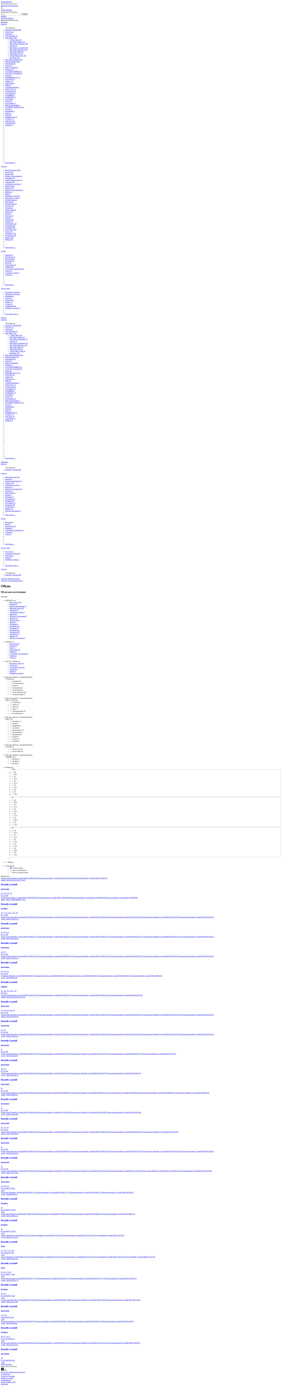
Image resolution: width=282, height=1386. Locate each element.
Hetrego (9, 69)
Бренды (4, 24)
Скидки (4, 320)
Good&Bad (10, 95)
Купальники (11, 204)
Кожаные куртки (12, 196)
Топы (8, 232)
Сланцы (9, 532)
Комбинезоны (11, 200)
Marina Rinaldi (12, 62)
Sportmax (14, 58)
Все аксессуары (12, 314)
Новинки (4, 22)
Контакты (4, 1384)
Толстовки (10, 230)
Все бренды (10, 163)
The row (9, 32)
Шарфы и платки (12, 308)
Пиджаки (9, 497)
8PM (8, 85)
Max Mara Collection (19, 44)
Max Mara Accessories (19, 48)
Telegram (4, 579)
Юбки (9, 239)
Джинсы (10, 182)
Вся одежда (10, 247)
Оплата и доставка (8, 1376)
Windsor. (9, 125)
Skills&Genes (11, 117)
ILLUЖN (9, 99)
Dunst (8, 66)
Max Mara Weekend (14, 60)
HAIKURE (10, 97)
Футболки (10, 236)
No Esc (8, 109)
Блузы (9, 172)
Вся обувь (10, 285)
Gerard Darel (10, 91)
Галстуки (9, 552)
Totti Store (10, 121)
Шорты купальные (13, 511)
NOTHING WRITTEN (14, 107)
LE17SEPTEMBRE (13, 71)
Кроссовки (10, 265)
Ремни (8, 302)
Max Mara (11, 38)
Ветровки (10, 178)
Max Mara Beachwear (18, 50)
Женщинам (5, 6)
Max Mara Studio (17, 42)
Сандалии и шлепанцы (14, 269)
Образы (4, 318)
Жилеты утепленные (14, 190)
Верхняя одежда (12, 170)
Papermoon (10, 111)
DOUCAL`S (10, 89)
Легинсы (9, 208)
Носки (8, 214)
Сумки (9, 304)
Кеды (8, 263)
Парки (8, 218)
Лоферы (9, 267)
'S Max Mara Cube (18, 56)
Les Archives (10, 103)
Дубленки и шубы (13, 184)
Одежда (4, 166)
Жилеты (9, 188)
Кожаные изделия (12, 294)
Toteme (9, 34)
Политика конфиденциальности (13, 1372)
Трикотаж (10, 234)
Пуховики (10, 226)
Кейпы (9, 192)
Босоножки (10, 257)
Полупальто (10, 224)
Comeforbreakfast (12, 87)
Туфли (8, 275)
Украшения (10, 306)
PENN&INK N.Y (12, 77)
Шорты (9, 238)
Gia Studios (10, 93)
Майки (9, 212)
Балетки (9, 255)
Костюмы (9, 202)
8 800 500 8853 (6, 2)
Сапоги (8, 271)
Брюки (9, 174)
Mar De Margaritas (12, 105)
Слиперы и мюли (12, 273)
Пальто (9, 216)
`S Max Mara (16, 40)
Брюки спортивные (13, 176)
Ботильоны (10, 259)
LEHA (8, 101)
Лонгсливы (10, 210)
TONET (9, 119)
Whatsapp (11, 579)
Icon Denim (10, 64)
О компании (5, 1374)
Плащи (9, 222)
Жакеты (9, 186)
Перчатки (9, 300)
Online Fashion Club (8, 1382)
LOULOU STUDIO (13, 73)
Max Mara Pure (16, 54)
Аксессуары (5, 288)
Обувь (3, 251)
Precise (8, 113)
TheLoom (9, 83)
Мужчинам (14, 6)
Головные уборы (12, 292)
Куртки (9, 206)
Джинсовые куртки (13, 180)
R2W (8, 115)
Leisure (13, 46)
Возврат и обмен (7, 1378)
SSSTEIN (10, 79)
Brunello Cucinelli (13, 30)
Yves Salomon (11, 36)
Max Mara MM (17, 52)
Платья (9, 220)
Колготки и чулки (12, 198)
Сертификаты (6, 1380)
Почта (17, 579)
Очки (8, 298)
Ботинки (9, 261)
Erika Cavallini (11, 67)
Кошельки (9, 296)
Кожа (8, 194)
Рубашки (10, 228)
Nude (8, 75)
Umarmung (10, 123)
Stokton (9, 81)
